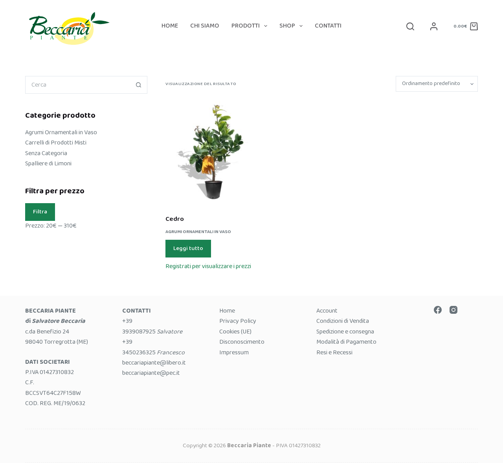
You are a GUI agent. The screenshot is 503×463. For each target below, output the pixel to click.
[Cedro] (213, 153)
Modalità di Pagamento (346, 342)
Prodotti (245, 26)
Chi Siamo (204, 26)
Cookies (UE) (235, 332)
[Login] (434, 26)
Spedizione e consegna (345, 332)
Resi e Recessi (334, 352)
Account (327, 311)
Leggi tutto (188, 248)
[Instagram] (453, 310)
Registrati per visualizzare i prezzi (208, 266)
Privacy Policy (237, 321)
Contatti (328, 26)
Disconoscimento (241, 342)
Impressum (234, 352)
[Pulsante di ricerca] (138, 85)
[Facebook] (438, 310)
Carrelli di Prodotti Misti (55, 143)
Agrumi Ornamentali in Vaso (198, 231)
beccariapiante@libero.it (154, 363)
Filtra (40, 212)
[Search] (410, 26)
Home (170, 26)
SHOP (287, 26)
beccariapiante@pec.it (151, 373)
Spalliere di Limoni (48, 164)
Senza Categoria (46, 153)
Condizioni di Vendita (342, 321)
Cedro (174, 219)
